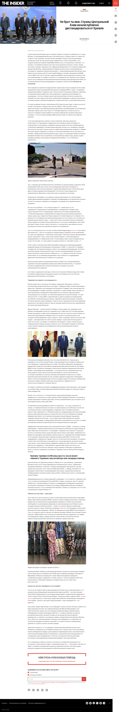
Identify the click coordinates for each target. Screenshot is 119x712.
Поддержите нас (88, 3)
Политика (84, 11)
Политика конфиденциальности (37, 703)
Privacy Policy (35, 683)
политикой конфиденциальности (63, 682)
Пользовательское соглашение (17, 703)
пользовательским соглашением (48, 682)
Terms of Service (42, 683)
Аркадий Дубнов (84, 38)
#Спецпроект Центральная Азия (36, 50)
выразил (74, 230)
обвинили (63, 508)
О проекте (4, 703)
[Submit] (84, 679)
